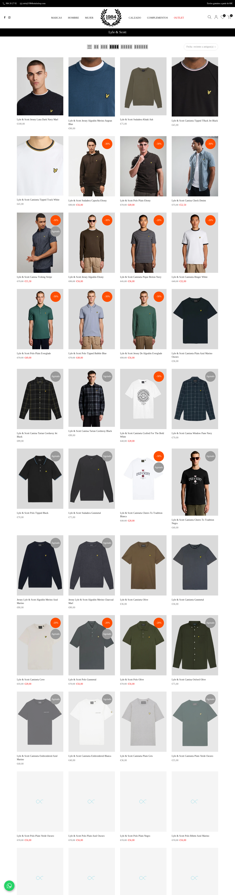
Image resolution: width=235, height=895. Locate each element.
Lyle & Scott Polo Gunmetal (82, 679)
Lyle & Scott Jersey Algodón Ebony (86, 277)
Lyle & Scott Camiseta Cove (31, 679)
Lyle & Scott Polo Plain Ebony (135, 200)
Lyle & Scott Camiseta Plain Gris (136, 756)
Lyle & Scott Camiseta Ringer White (189, 277)
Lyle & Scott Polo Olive (132, 679)
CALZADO (135, 17)
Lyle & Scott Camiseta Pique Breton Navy (140, 277)
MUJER (89, 17)
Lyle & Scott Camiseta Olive (134, 599)
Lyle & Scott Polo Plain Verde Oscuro (35, 836)
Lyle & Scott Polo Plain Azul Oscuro (86, 836)
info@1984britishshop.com (34, 3)
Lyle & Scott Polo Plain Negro (135, 836)
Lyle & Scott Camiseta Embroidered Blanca (89, 756)
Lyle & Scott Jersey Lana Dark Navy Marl (37, 119)
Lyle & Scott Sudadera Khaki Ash (136, 119)
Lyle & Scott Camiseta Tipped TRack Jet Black (195, 120)
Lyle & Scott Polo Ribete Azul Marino (190, 836)
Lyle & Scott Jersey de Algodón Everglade (141, 353)
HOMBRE (73, 17)
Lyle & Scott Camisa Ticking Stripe (34, 277)
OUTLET (179, 17)
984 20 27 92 (11, 3)
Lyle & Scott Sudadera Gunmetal (84, 513)
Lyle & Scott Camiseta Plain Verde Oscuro (192, 756)
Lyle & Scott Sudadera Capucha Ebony (87, 200)
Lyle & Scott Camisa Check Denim (189, 200)
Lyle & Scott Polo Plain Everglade (34, 353)
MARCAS (56, 17)
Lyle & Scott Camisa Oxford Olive (189, 679)
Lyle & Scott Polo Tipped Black (32, 513)
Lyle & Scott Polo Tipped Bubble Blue (87, 353)
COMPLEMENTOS (157, 17)
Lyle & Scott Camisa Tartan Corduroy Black (90, 431)
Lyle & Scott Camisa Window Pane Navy (192, 433)
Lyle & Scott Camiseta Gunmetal (188, 599)
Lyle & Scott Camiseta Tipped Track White (38, 199)
